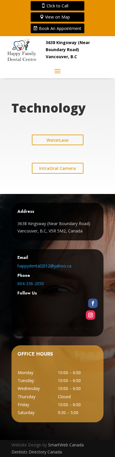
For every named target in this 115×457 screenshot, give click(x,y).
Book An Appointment (60, 28)
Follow (57, 324)
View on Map (57, 17)
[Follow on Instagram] (90, 315)
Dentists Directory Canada (37, 452)
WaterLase (57, 140)
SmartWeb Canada (66, 445)
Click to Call (57, 6)
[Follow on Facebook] (93, 303)
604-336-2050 (30, 283)
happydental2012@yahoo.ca (44, 266)
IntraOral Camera (57, 168)
